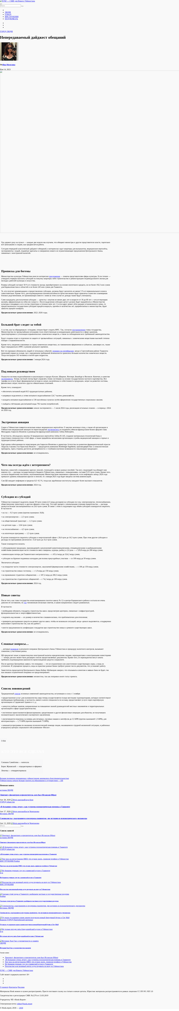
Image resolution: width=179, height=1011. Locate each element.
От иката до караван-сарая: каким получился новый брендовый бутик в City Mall (29, 924)
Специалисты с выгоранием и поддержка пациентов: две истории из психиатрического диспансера (43, 818)
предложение (54, 276)
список (17, 694)
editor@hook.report (24, 1004)
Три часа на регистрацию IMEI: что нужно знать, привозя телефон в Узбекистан (28, 866)
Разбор (17, 861)
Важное (3, 920)
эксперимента (7, 379)
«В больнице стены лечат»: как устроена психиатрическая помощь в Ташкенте (35, 807)
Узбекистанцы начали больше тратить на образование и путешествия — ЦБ (31, 781)
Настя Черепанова (31, 811)
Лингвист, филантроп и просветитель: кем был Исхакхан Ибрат (28, 795)
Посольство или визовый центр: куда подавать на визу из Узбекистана (25, 889)
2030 (21, 1008)
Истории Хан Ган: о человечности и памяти (15, 948)
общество (11, 802)
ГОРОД (8, 14)
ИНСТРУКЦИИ (12, 17)
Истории (4, 814)
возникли (14, 649)
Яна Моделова (8, 65)
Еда (1, 873)
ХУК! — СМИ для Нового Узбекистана (16, 970)
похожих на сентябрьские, (63, 351)
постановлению (78, 330)
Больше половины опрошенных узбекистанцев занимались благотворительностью (34, 778)
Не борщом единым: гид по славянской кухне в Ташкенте (20, 877)
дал (25, 603)
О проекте (4, 987)
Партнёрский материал (23, 920)
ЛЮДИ (8, 12)
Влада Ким (28, 800)
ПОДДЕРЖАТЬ (11, 19)
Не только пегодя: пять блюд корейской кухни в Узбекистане (22, 936)
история (3, 790)
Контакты (13, 987)
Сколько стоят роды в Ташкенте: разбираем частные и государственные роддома (29, 901)
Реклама (21, 987)
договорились (53, 430)
